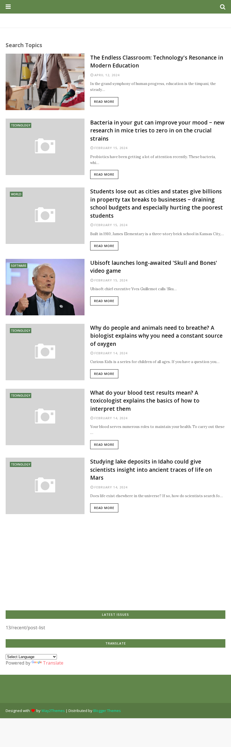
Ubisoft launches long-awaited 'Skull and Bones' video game (153, 267)
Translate (53, 663)
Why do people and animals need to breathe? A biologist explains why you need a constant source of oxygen (156, 336)
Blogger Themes (107, 710)
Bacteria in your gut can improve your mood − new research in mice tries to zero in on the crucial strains (157, 130)
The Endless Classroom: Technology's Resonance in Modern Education (156, 61)
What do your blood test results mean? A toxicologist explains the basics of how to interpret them (144, 400)
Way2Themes (53, 710)
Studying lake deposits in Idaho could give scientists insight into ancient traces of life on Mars (151, 469)
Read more (104, 101)
